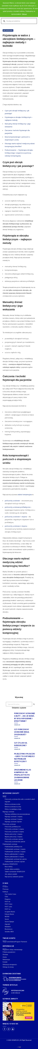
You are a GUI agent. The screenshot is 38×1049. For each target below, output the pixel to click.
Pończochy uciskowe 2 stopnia (14, 831)
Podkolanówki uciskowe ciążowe (15, 861)
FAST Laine (8, 906)
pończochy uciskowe (12, 501)
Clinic (6, 896)
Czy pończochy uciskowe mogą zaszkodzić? (21, 732)
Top (19, 1047)
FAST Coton (8, 904)
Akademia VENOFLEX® (10, 864)
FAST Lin (7, 909)
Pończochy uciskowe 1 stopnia (14, 829)
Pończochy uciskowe (9, 824)
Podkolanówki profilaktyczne (13, 846)
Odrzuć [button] (24, 14)
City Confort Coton (10, 894)
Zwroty (5, 957)
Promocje (5, 889)
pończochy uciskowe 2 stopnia (16, 526)
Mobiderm (8, 926)
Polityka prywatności (9, 952)
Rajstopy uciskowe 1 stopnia (13, 816)
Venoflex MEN (9, 931)
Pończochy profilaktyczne (13, 826)
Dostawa (5, 954)
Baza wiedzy (9, 866)
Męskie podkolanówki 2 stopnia (14, 856)
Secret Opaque (9, 921)
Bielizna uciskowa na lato (12, 804)
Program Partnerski (21, 941)
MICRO (7, 916)
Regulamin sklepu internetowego (12, 949)
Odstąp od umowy (8, 967)
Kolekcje (5, 892)
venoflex (17, 725)
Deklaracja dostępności (10, 964)
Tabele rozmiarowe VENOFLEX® (15, 871)
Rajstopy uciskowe (8, 811)
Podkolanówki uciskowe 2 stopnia (15, 851)
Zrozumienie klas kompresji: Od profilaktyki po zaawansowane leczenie (22, 775)
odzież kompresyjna (25, 494)
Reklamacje (6, 959)
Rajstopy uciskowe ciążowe (13, 821)
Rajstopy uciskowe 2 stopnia (13, 819)
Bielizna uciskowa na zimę (13, 806)
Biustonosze (8, 929)
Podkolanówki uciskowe (10, 844)
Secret (7, 919)
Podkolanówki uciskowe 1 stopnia (15, 849)
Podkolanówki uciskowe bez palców (16, 859)
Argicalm (7, 801)
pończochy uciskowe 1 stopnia (16, 517)
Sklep (4, 796)
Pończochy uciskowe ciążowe (14, 839)
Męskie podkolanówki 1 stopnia (14, 854)
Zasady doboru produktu (12, 869)
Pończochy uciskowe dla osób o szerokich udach (20, 799)
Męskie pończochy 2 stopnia (13, 836)
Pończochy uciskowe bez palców (15, 841)
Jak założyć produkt (11, 874)
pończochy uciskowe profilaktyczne (17, 507)
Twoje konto (6, 941)
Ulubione (12, 941)
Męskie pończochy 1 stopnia (13, 834)
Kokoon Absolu (9, 914)
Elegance (7, 899)
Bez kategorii (8, 30)
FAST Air (7, 901)
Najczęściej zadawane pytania (14, 876)
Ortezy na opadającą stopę (13, 809)
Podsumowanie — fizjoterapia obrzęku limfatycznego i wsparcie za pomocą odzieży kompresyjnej (19, 153)
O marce (5, 886)
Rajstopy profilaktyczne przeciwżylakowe (17, 814)
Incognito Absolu (10, 911)
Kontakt (5, 962)
